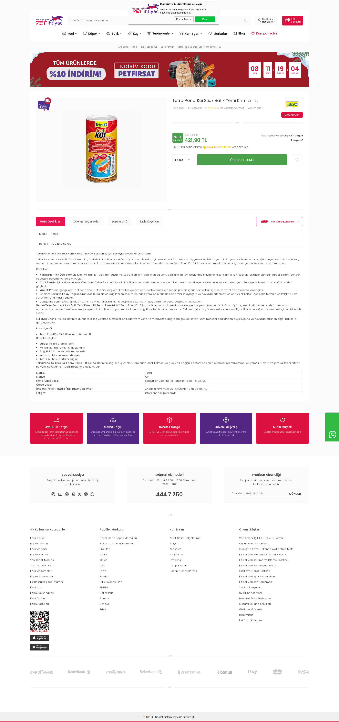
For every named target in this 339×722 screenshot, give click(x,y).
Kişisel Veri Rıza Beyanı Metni (257, 565)
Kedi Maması (38, 549)
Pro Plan (105, 549)
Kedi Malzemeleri (41, 571)
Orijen (104, 560)
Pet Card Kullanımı (283, 221)
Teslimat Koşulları (250, 587)
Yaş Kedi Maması (41, 565)
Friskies (104, 576)
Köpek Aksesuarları (42, 576)
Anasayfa (175, 549)
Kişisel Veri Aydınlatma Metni (257, 576)
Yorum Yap (255, 108)
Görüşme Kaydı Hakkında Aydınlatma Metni (266, 549)
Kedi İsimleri (38, 538)
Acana (104, 554)
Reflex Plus (106, 593)
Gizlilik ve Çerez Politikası (255, 571)
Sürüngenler (161, 33)
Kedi (70, 34)
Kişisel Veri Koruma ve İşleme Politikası (263, 560)
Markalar (220, 34)
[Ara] (246, 20)
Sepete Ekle (244, 159)
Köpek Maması (39, 554)
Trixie (103, 609)
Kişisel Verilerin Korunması (255, 582)
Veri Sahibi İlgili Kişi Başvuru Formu (261, 538)
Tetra (54, 234)
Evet (205, 19)
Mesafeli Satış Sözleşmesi (255, 598)
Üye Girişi (175, 560)
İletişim (174, 543)
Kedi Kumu (37, 587)
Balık (115, 34)
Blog (241, 33)
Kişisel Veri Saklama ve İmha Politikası (263, 554)
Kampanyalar (266, 33)
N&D (102, 565)
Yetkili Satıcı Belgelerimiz (185, 538)
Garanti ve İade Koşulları (255, 604)
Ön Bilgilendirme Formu (254, 543)
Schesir (104, 604)
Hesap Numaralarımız (183, 571)
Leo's (103, 571)
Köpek (92, 34)
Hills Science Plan (111, 582)
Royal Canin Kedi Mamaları (117, 543)
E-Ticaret (157, 717)
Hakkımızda (246, 615)
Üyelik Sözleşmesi (250, 593)
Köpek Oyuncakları (42, 593)
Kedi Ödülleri (38, 598)
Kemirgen (192, 34)
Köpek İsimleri (39, 543)
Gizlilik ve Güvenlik (250, 609)
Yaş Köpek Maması (42, 560)
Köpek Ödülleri (39, 604)
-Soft (147, 717)
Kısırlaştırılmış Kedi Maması (47, 582)
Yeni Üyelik (176, 554)
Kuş (135, 34)
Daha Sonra (183, 19)
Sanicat (104, 598)
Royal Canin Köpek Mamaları (118, 538)
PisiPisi (104, 587)
